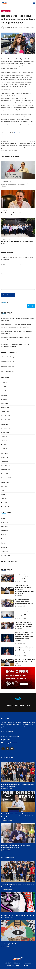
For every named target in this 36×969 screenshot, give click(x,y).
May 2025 (4, 445)
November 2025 (5, 420)
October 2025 (5, 424)
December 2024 (5, 465)
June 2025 (4, 440)
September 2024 (6, 478)
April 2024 (4, 498)
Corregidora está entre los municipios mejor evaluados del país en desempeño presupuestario (24, 650)
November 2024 (5, 469)
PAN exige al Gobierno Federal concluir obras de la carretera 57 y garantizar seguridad (24, 613)
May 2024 (4, 494)
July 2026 (4, 387)
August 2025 (5, 432)
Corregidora (4, 522)
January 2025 (5, 461)
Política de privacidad (7, 731)
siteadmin (9, 27)
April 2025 (4, 449)
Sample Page (11, 357)
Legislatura (4, 530)
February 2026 (5, 407)
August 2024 (5, 482)
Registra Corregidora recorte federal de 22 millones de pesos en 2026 (24, 601)
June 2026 (4, 391)
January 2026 (5, 411)
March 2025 (4, 453)
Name (3, 264)
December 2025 (5, 416)
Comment (4, 274)
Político (3, 543)
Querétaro (5, 11)
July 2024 (4, 486)
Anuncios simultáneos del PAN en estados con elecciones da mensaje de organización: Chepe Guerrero (24, 636)
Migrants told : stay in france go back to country (17, 915)
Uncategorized (5, 555)
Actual (3, 518)
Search (4, 302)
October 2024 (5, 474)
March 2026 (4, 403)
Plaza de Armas (18, 133)
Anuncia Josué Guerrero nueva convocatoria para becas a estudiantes (23, 577)
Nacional (3, 539)
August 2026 (5, 382)
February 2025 (5, 457)
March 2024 (4, 503)
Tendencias (4, 551)
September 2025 (6, 428)
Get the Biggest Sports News (11, 944)
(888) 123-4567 (7, 740)
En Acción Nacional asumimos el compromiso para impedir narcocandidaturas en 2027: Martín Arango (24, 589)
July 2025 (4, 436)
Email (20, 264)
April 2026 (4, 399)
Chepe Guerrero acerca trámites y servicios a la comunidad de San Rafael (23, 624)
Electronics (4, 526)
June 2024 (4, 490)
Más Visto (4, 535)
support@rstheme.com (10, 743)
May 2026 (4, 395)
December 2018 (5, 507)
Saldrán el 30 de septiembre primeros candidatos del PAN (25, 661)
